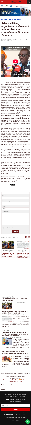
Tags (20, 381)
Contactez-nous (5, 387)
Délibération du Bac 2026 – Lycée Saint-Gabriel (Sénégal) (8, 255)
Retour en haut (16, 420)
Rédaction (4, 337)
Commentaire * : (6, 211)
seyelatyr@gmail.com (10, 414)
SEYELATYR (10, 40)
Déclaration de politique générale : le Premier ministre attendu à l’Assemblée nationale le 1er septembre (15, 334)
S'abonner (16, 409)
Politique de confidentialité (22, 413)
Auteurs (3, 389)
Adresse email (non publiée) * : (9, 201)
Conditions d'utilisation (8, 413)
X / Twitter (16, 396)
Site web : (4, 206)
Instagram (22, 396)
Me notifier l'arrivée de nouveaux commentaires (15, 228)
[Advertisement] (14, 277)
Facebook (9, 396)
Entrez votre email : (15, 401)
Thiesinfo (15, 2)
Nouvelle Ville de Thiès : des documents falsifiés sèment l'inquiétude (23, 255)
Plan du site (15, 380)
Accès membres (7, 380)
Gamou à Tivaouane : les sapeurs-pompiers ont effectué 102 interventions (15, 352)
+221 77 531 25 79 (22, 414)
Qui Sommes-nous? (6, 384)
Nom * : (4, 195)
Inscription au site (13, 381)
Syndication (24, 380)
